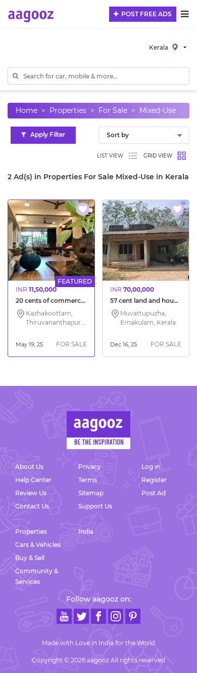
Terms (87, 480)
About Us (29, 466)
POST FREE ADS (145, 14)
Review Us (30, 493)
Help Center (33, 480)
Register (154, 480)
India (85, 531)
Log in (150, 466)
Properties (68, 110)
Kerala (159, 47)
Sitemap (91, 493)
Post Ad (153, 493)
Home (26, 110)
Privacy (89, 466)
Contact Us (32, 506)
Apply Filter (45, 134)
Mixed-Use (157, 110)
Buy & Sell (29, 558)
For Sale (112, 110)
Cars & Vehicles (38, 544)
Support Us (95, 506)
